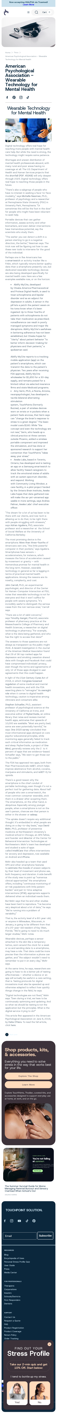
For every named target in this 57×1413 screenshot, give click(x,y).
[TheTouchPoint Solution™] (6, 12)
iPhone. (26, 857)
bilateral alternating (29, 397)
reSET (33, 765)
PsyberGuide (32, 714)
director (28, 838)
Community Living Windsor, (30, 483)
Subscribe (45, 1235)
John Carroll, (11, 585)
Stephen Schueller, (15, 704)
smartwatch (13, 260)
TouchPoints (25, 404)
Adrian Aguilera (18, 525)
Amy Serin (19, 391)
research (26, 449)
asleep (33, 814)
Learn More (28, 4)
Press (16, 52)
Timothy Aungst (18, 618)
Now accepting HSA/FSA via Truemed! (28, 2)
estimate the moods (19, 867)
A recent (17, 647)
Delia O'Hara (15, 1022)
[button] (28, 12)
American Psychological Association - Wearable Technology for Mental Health (26, 58)
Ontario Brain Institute (30, 490)
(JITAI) (23, 893)
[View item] (5, 1221)
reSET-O (42, 772)
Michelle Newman (31, 196)
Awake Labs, (20, 459)
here (13, 1025)
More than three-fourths (32, 542)
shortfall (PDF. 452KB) (21, 175)
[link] (28, 1358)
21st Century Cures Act (32, 677)
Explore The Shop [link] (28, 1076)
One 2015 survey (20, 729)
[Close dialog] (49, 1344)
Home (7, 52)
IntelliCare (17, 850)
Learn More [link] (28, 1084)
